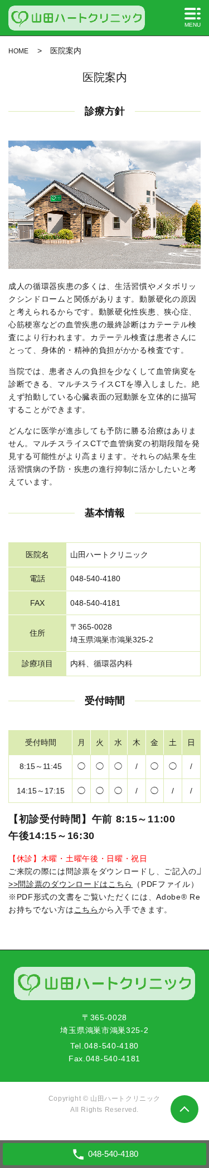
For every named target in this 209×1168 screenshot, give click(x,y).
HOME (18, 51)
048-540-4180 (111, 1045)
